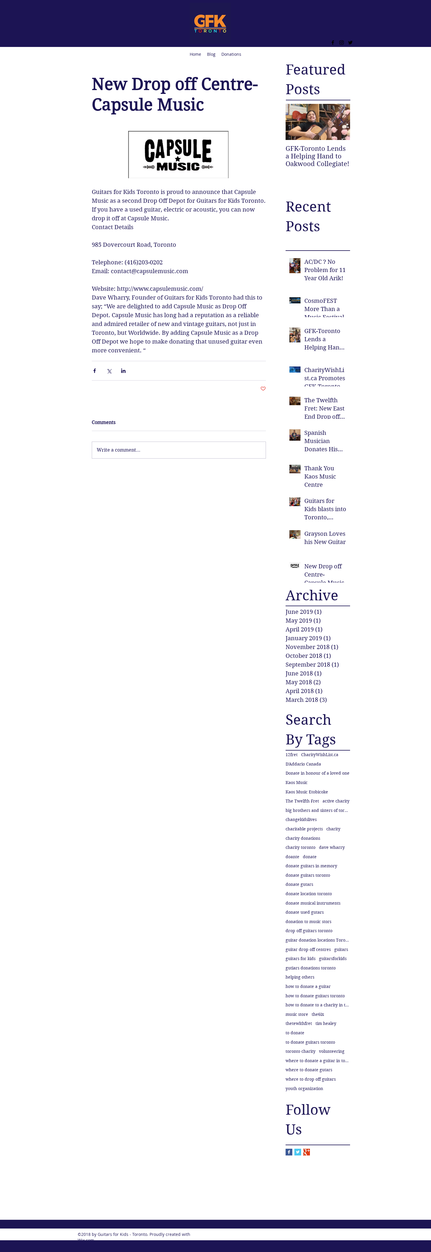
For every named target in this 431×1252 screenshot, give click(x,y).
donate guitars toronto (308, 875)
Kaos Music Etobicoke (307, 792)
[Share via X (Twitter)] (109, 371)
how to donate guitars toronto (315, 995)
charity (333, 829)
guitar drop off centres (308, 949)
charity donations (303, 838)
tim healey (325, 1023)
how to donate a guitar (308, 986)
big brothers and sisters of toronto (318, 810)
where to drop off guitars (311, 1079)
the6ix (318, 1014)
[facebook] (333, 42)
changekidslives (301, 819)
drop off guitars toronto (309, 930)
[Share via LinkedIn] (123, 371)
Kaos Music (297, 782)
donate (310, 856)
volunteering (332, 1051)
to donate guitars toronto (310, 1042)
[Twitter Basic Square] (297, 1152)
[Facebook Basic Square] (289, 1152)
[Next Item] (340, 122)
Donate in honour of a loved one (317, 773)
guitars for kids (300, 958)
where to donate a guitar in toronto (318, 1060)
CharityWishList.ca (319, 754)
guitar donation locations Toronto (318, 940)
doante (292, 856)
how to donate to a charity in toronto (318, 1005)
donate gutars (299, 884)
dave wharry (332, 847)
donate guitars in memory (311, 866)
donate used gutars (305, 912)
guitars (341, 949)
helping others (300, 977)
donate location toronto (309, 893)
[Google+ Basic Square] (306, 1152)
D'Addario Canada (303, 764)
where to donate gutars (309, 1069)
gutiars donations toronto (311, 968)
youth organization (304, 1088)
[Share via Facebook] (94, 371)
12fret (292, 754)
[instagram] (342, 42)
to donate (295, 1032)
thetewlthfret (299, 1023)
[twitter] (350, 42)
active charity (336, 801)
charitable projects (304, 829)
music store (297, 1014)
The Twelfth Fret (302, 801)
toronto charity (300, 1051)
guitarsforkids (333, 958)
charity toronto (300, 847)
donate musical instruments (313, 903)
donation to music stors (308, 921)
